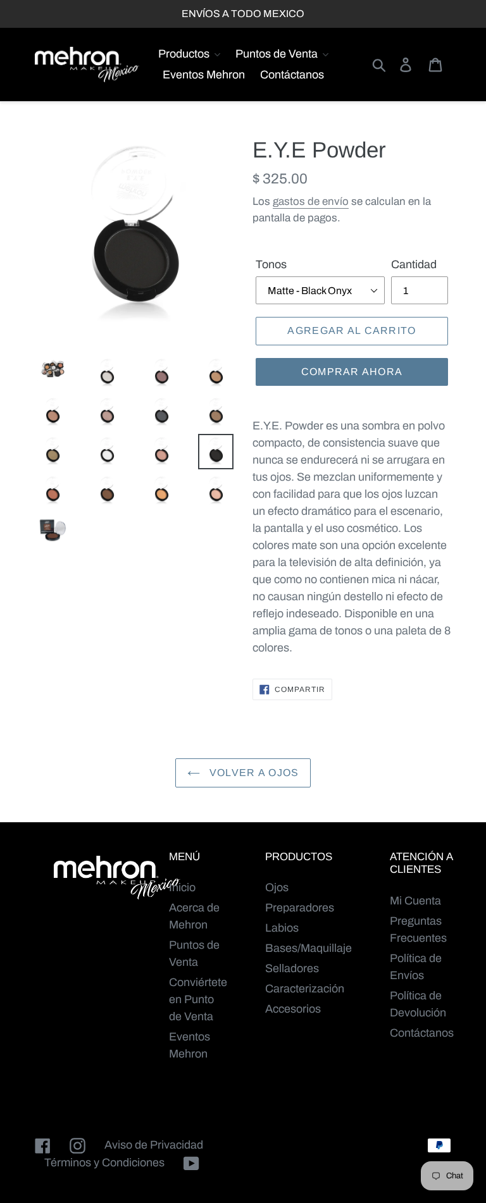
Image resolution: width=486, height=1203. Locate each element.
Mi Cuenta (415, 900)
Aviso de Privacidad (153, 1144)
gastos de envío (311, 201)
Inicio (182, 887)
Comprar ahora (352, 371)
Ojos (277, 887)
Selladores (292, 968)
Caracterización (304, 988)
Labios (282, 928)
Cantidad (414, 264)
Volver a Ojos (252, 772)
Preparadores (299, 907)
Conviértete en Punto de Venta (198, 999)
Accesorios (293, 1008)
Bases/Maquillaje (308, 948)
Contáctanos (422, 1033)
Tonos (271, 264)
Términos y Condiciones (104, 1162)
